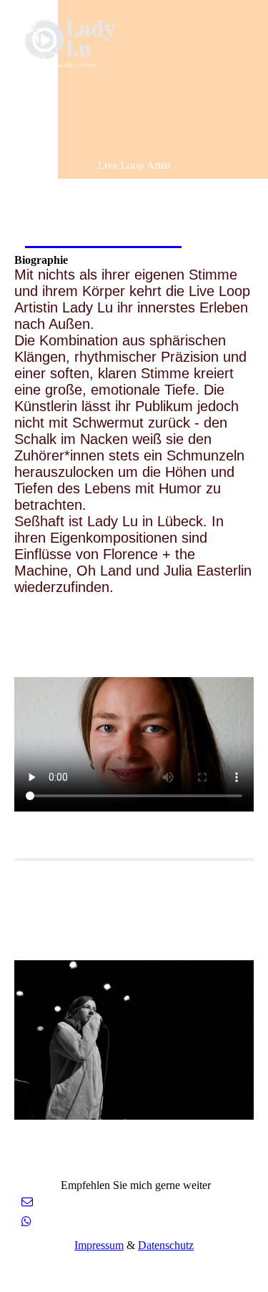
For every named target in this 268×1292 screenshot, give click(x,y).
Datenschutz (166, 1245)
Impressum (99, 1245)
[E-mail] (27, 1201)
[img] (73, 44)
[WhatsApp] (26, 1221)
